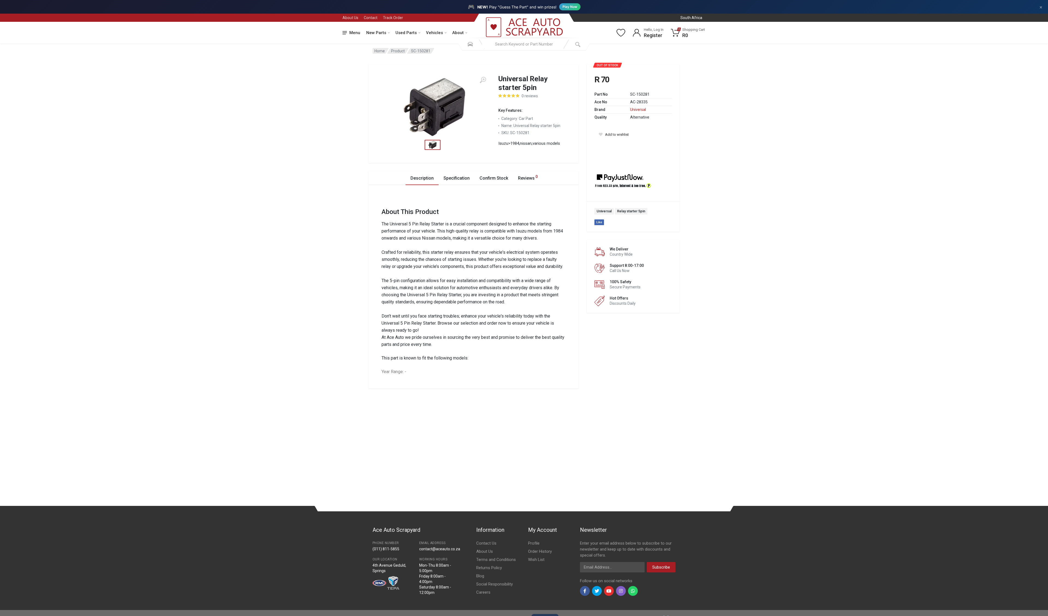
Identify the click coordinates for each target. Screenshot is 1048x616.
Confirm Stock (494, 178)
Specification (456, 178)
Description (422, 178)
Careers (483, 592)
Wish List (536, 559)
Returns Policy (489, 567)
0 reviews (530, 96)
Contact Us (486, 543)
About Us (350, 18)
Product (398, 51)
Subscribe (661, 567)
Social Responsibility (494, 584)
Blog (480, 575)
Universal (638, 109)
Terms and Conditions (496, 559)
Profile (534, 543)
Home (379, 51)
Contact (370, 18)
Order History (540, 551)
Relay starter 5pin (631, 211)
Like (599, 222)
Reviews (528, 177)
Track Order (393, 18)
